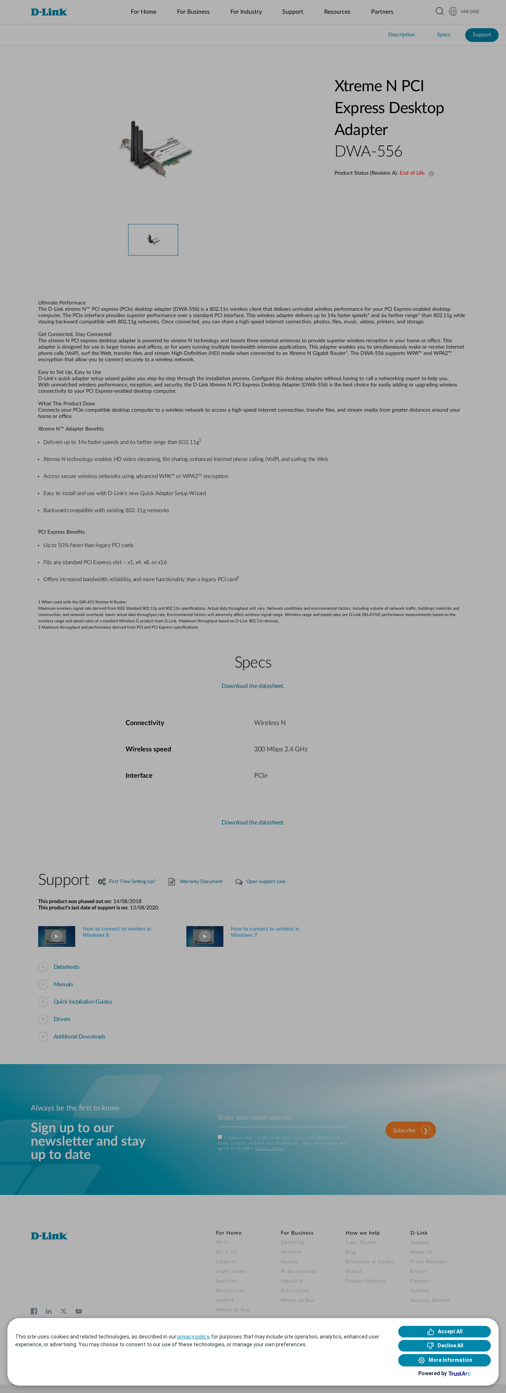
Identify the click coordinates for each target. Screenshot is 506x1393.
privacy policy (193, 1337)
